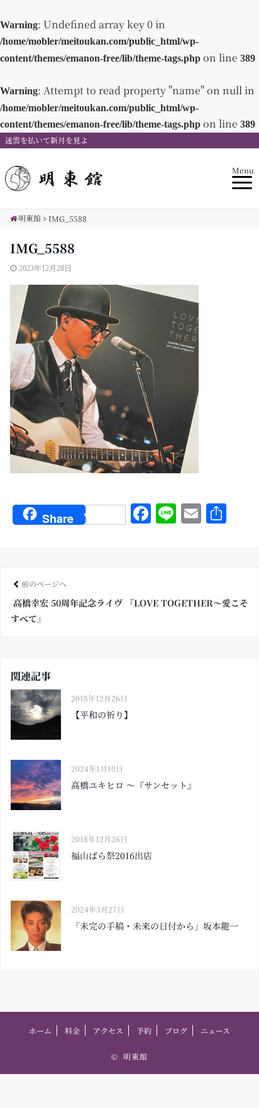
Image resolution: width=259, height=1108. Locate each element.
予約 (144, 1030)
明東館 (135, 1056)
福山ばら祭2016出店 (111, 855)
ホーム (40, 1030)
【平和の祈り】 (102, 714)
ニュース (215, 1030)
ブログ (176, 1030)
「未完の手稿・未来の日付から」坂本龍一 (154, 925)
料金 (72, 1030)
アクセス (108, 1030)
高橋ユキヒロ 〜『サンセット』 (133, 785)
